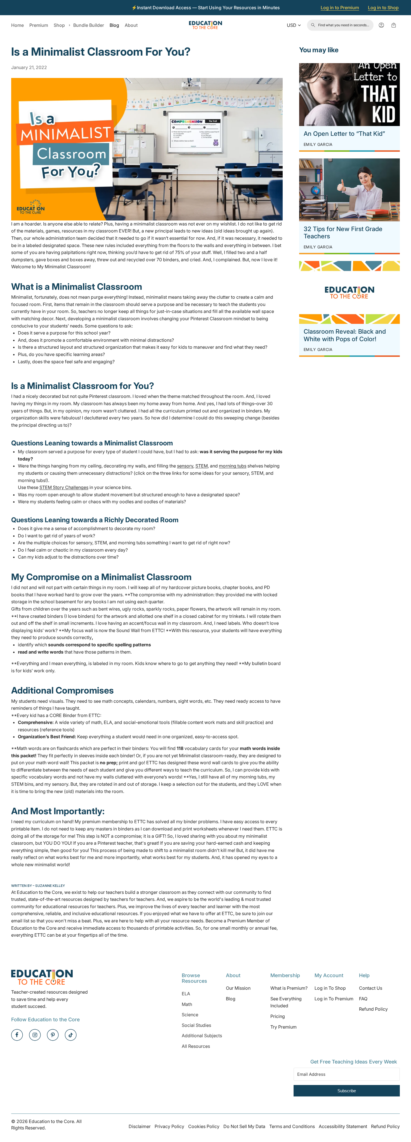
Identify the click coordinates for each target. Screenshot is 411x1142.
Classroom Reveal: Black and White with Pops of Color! (345, 335)
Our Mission (238, 988)
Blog (230, 998)
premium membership (105, 821)
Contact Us (370, 988)
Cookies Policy (203, 1126)
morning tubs (232, 466)
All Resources (196, 1046)
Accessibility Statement (343, 1126)
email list (20, 920)
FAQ (363, 998)
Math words (29, 748)
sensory (185, 466)
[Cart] (394, 25)
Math (187, 1004)
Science (190, 1014)
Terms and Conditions (292, 1126)
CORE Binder (62, 715)
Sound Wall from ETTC (140, 630)
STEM (201, 466)
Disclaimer (140, 1126)
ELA (186, 993)
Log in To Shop (330, 988)
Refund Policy (373, 1009)
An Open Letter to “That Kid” (344, 133)
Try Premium (283, 1026)
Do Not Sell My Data (244, 1126)
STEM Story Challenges (63, 487)
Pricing (277, 1016)
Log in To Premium (334, 998)
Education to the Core (39, 892)
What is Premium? (289, 988)
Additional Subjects (202, 1035)
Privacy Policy (169, 1126)
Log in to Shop (383, 7)
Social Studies (196, 1025)
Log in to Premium (340, 7)
